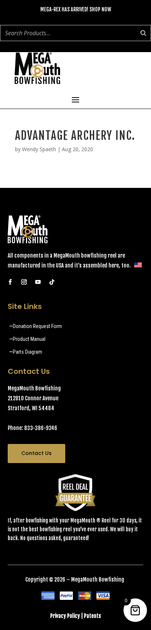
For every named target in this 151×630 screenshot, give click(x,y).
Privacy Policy (65, 616)
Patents (92, 616)
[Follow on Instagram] (24, 282)
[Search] (143, 33)
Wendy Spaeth (39, 149)
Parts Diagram (27, 352)
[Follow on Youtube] (38, 282)
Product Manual (29, 339)
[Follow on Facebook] (10, 282)
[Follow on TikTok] (52, 282)
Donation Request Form (37, 326)
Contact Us (36, 453)
